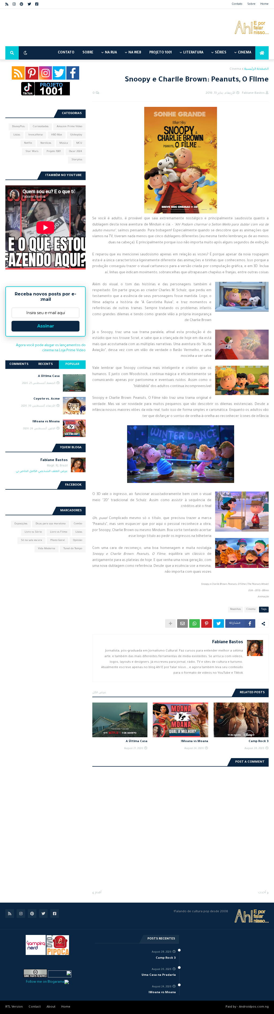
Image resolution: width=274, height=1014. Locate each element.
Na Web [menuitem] (134, 53)
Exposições (20, 523)
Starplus (76, 159)
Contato (237, 4)
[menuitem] (262, 53)
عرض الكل (99, 692)
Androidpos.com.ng (254, 1007)
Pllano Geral (57, 540)
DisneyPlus (18, 126)
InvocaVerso (35, 135)
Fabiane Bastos (227, 642)
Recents (45, 364)
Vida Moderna (46, 548)
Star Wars (31, 151)
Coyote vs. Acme (46, 399)
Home (264, 4)
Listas (16, 135)
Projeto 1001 (54, 151)
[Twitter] (218, 623)
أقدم (98, 893)
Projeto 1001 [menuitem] (160, 53)
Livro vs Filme (58, 532)
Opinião (77, 540)
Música (63, 143)
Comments (18, 364)
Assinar (45, 326)
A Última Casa (136, 741)
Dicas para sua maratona (51, 523)
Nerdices (45, 143)
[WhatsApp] (194, 623)
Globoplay (76, 135)
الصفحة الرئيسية (256, 69)
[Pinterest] (206, 623)
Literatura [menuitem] (193, 53)
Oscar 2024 (75, 151)
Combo (78, 523)
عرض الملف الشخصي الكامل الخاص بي (42, 471)
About (51, 1007)
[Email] (182, 623)
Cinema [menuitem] (244, 53)
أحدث (262, 893)
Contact (35, 1007)
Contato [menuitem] (66, 53)
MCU (79, 143)
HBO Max (56, 135)
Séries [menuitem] (220, 53)
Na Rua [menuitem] (111, 53)
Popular (72, 364)
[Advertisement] (102, 27)
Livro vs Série (33, 532)
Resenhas (235, 609)
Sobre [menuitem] (87, 53)
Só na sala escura (31, 540)
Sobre (251, 4)
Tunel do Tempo (72, 548)
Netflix (28, 143)
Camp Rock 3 (259, 741)
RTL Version (14, 1007)
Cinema (235, 69)
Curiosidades (40, 126)
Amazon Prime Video (69, 126)
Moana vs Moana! (194, 741)
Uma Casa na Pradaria (159, 975)
